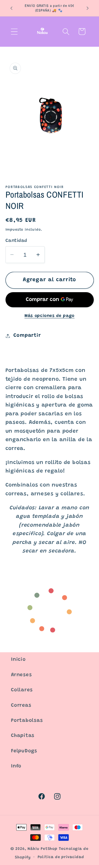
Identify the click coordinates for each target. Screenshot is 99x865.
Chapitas (22, 735)
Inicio (18, 659)
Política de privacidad (61, 857)
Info (16, 766)
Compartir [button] (27, 335)
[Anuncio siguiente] (88, 8)
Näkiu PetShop (42, 849)
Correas (21, 705)
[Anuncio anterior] (12, 8)
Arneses (21, 675)
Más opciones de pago (49, 316)
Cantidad (16, 241)
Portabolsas (27, 720)
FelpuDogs (24, 751)
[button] (14, 31)
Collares (22, 690)
